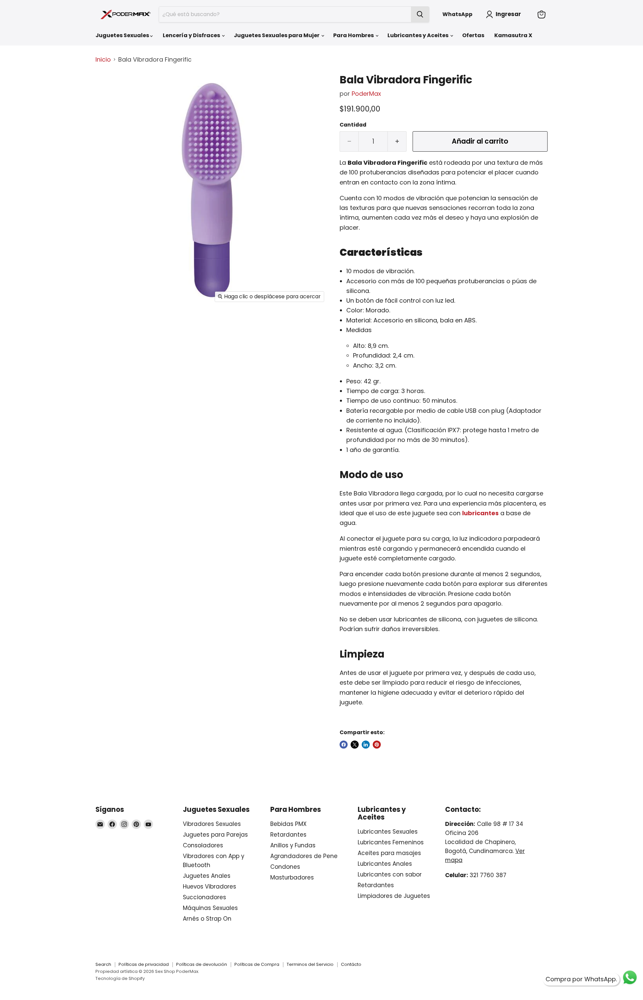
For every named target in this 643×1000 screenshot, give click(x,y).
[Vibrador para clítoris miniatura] (108, 87)
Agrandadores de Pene (304, 856)
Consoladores (203, 845)
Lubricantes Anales (385, 864)
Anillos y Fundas (292, 845)
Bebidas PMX (288, 824)
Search (103, 964)
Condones (285, 867)
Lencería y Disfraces (192, 35)
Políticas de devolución (201, 964)
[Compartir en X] (355, 745)
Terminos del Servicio (310, 964)
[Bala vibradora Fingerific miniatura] (108, 171)
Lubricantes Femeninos (391, 842)
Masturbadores (292, 877)
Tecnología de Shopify (120, 978)
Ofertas (473, 35)
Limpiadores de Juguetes (394, 896)
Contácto (351, 964)
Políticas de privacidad (144, 964)
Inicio (103, 59)
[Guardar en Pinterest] (377, 745)
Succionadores (204, 897)
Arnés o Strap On (207, 919)
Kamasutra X (513, 35)
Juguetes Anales (206, 876)
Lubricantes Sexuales (388, 832)
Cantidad (353, 125)
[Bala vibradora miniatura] (108, 115)
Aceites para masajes (389, 853)
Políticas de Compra (256, 964)
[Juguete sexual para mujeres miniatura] (108, 198)
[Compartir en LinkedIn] (366, 745)
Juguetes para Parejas (215, 835)
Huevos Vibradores (209, 886)
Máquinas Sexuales (210, 908)
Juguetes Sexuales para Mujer (277, 35)
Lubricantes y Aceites (418, 35)
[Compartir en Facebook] (344, 745)
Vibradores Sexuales (212, 824)
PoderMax (366, 93)
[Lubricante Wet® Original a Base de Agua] (499, 513)
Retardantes (288, 835)
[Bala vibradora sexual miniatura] (108, 143)
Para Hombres (354, 35)
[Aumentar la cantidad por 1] (397, 141)
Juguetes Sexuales (122, 35)
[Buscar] (420, 14)
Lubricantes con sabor (390, 874)
